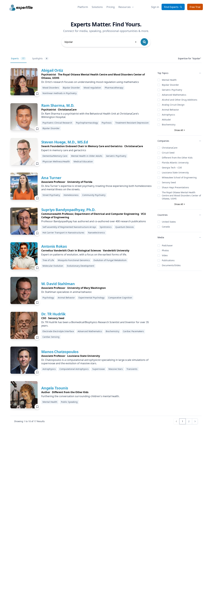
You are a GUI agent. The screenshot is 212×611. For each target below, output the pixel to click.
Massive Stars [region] (115, 369)
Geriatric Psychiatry (172, 89)
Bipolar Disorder (170, 84)
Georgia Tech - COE (172, 167)
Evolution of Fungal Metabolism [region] (110, 260)
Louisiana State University (175, 172)
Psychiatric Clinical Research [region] (57, 122)
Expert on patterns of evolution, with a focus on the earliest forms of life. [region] (84, 254)
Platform (83, 7)
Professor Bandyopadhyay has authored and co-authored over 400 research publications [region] (93, 221)
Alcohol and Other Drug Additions (179, 99)
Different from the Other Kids (177, 157)
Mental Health (169, 79)
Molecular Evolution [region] (53, 265)
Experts (17, 58)
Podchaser (167, 245)
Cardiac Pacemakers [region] (133, 331)
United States (169, 221)
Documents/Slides (171, 265)
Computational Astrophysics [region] (74, 369)
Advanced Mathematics (174, 94)
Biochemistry (168, 124)
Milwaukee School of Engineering (179, 177)
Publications (168, 260)
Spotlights (39, 58)
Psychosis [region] (107, 122)
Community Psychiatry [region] (93, 195)
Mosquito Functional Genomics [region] (74, 260)
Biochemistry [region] (112, 331)
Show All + (179, 130)
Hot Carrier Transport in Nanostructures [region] (63, 232)
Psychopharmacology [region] (87, 122)
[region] (97, 76)
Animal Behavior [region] (66, 297)
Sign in (155, 7)
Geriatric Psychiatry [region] (116, 155)
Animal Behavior (170, 109)
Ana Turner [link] (51, 177)
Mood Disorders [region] (51, 87)
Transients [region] (131, 369)
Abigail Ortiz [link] (52, 70)
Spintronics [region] (106, 226)
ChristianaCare (169, 147)
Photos (165, 250)
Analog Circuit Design (173, 104)
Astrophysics (168, 114)
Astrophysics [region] (49, 369)
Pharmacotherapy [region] (114, 87)
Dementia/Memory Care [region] (55, 155)
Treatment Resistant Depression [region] (132, 122)
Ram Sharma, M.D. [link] (57, 105)
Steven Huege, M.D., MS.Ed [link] (64, 141)
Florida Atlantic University (175, 162)
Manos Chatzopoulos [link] (59, 351)
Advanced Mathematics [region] (90, 331)
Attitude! (166, 119)
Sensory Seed (169, 182)
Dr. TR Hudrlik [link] (53, 313)
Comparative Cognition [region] (120, 297)
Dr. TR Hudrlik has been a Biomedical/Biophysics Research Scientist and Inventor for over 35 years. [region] (95, 323)
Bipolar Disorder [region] (71, 87)
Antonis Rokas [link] (54, 246)
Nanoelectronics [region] (96, 232)
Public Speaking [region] (69, 401)
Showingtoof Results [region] (29, 421)
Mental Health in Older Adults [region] (86, 155)
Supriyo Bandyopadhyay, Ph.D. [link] (68, 209)
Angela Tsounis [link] (54, 387)
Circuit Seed (168, 152)
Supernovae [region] (98, 369)
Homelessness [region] (71, 195)
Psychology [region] (48, 297)
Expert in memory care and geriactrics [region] (63, 150)
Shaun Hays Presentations (175, 187)
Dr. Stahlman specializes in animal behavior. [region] (66, 292)
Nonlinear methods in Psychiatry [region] (60, 93)
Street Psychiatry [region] (51, 195)
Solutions (97, 7)
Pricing (110, 7)
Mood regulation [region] (92, 87)
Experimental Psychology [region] (91, 297)
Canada (166, 226)
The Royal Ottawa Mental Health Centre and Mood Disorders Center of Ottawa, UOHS (181, 195)
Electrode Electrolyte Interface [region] (58, 331)
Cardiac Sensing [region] (51, 336)
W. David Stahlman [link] (58, 283)
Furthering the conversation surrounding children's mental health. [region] (80, 396)
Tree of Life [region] (48, 260)
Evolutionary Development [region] (80, 265)
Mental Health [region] (50, 401)
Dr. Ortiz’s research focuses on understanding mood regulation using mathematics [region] (90, 82)
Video (165, 255)
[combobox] (101, 42)
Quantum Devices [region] (124, 226)
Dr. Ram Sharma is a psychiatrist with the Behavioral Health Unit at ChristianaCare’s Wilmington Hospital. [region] (90, 115)
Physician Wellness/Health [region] (56, 161)
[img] (24, 81)
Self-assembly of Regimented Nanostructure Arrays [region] (69, 226)
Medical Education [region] (83, 161)
